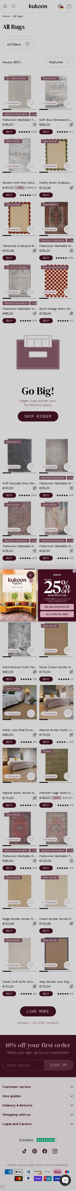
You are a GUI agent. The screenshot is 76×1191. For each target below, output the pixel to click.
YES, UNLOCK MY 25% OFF (57, 607)
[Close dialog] (74, 571)
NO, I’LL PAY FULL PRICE (57, 614)
